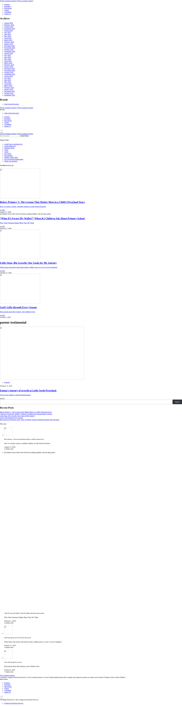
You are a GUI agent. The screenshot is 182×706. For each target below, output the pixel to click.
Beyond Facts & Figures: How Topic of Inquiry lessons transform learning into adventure (29, 420)
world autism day (10, 146)
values (6, 152)
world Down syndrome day (13, 144)
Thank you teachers (10, 161)
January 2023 (8, 89)
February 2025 (9, 42)
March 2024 (8, 63)
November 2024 (9, 48)
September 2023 (9, 74)
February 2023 (9, 87)
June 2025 (7, 34)
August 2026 (8, 23)
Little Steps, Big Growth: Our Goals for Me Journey (17, 416)
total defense (8, 155)
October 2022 (8, 93)
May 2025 (7, 36)
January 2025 (8, 44)
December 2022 (9, 91)
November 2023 (9, 70)
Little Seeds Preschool (11, 104)
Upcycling (7, 154)
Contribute (7, 12)
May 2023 (7, 82)
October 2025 (8, 27)
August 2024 (8, 53)
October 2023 (8, 72)
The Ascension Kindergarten (13, 159)
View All (10, 165)
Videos (6, 10)
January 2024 (8, 67)
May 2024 (7, 59)
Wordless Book (9, 148)
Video (6, 150)
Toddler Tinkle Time (11, 157)
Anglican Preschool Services (13, 703)
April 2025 (7, 38)
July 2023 (7, 78)
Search (2, 398)
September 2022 (9, 95)
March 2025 (8, 40)
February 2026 (9, 25)
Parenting (7, 6)
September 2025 (9, 29)
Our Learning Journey (7, 675)
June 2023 (7, 80)
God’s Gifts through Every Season (11, 418)
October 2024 (8, 49)
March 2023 (8, 86)
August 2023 (8, 76)
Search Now (24, 136)
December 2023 (9, 68)
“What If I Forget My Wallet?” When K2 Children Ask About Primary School (26, 414)
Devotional (8, 8)
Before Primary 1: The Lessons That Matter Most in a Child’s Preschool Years (26, 412)
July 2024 (7, 55)
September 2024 (9, 51)
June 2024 (7, 57)
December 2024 (9, 46)
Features (7, 4)
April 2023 (7, 84)
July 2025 (7, 32)
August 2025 (8, 30)
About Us (7, 14)
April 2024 (7, 61)
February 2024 (9, 65)
